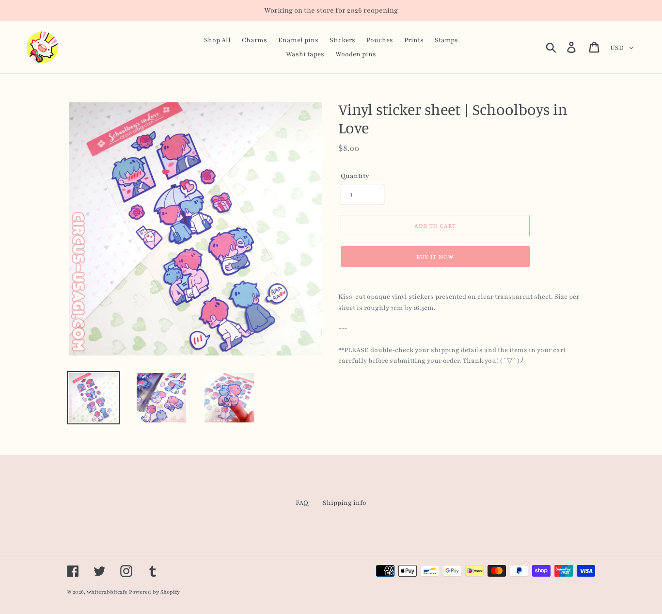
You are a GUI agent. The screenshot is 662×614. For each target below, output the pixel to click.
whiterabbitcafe (107, 592)
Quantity (355, 176)
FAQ (302, 503)
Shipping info (344, 503)
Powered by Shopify (154, 592)
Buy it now (435, 256)
